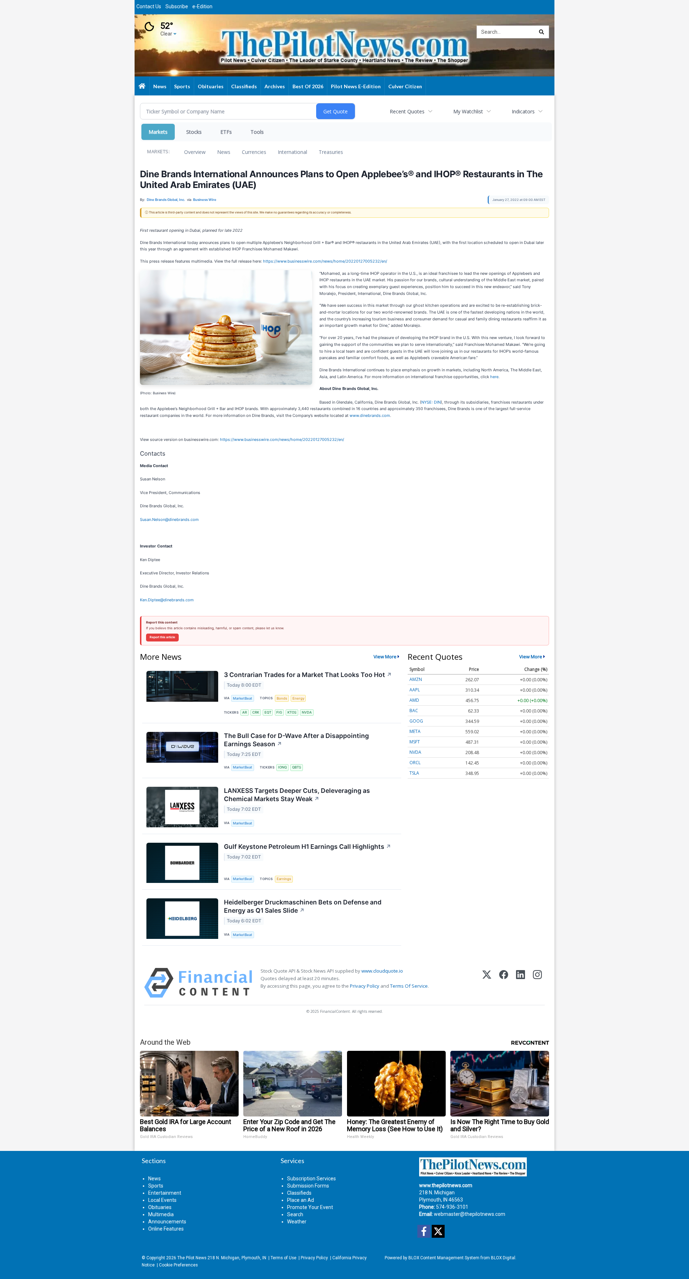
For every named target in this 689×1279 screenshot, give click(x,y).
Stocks (194, 131)
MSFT (414, 742)
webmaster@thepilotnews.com (469, 1214)
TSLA (414, 773)
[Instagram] (537, 982)
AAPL (414, 690)
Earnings (284, 879)
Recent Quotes (407, 111)
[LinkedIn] (520, 982)
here (494, 376)
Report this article (162, 637)
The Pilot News (191, 1257)
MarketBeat (242, 698)
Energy (298, 698)
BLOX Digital (503, 1257)
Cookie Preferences (178, 1265)
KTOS (291, 712)
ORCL (415, 763)
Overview (195, 152)
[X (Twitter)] (486, 982)
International (292, 152)
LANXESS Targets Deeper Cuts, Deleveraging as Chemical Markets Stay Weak (297, 795)
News (223, 152)
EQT (267, 712)
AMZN (415, 679)
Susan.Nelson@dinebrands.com (169, 519)
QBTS (296, 767)
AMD (414, 700)
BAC (413, 710)
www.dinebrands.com (370, 415)
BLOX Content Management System (443, 1257)
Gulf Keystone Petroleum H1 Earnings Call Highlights (307, 846)
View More (385, 656)
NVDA (307, 712)
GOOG (416, 721)
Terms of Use (283, 1257)
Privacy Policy (364, 986)
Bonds (282, 698)
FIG (279, 712)
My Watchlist (468, 111)
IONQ (282, 767)
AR (244, 712)
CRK (255, 712)
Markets (158, 131)
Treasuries (331, 152)
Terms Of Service (409, 986)
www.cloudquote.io (382, 971)
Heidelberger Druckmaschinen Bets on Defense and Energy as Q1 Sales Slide (302, 906)
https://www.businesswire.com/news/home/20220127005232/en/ (325, 261)
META (415, 731)
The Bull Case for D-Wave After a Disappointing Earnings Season (296, 740)
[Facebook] (503, 982)
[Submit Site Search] (541, 32)
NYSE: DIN (431, 402)
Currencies (254, 152)
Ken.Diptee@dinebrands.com (167, 599)
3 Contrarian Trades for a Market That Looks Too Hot (308, 674)
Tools (257, 131)
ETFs (226, 131)
